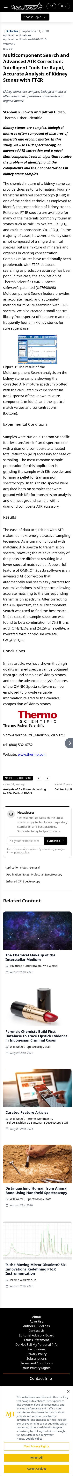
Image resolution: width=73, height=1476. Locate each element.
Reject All (36, 1457)
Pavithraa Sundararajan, (26, 966)
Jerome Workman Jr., (40, 1118)
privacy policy (21, 852)
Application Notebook (17, 35)
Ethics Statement (36, 1340)
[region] (36, 1431)
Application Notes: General (22, 867)
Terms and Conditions (36, 1363)
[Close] (68, 1391)
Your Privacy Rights (36, 1368)
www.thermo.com (32, 754)
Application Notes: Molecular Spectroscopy (34, 874)
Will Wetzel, (17, 1047)
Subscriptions (36, 1358)
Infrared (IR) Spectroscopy (23, 881)
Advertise (36, 1321)
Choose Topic (32, 17)
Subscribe (53, 841)
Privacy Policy (37, 1354)
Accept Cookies (36, 1468)
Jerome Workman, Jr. (23, 1280)
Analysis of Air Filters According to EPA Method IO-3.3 (24, 791)
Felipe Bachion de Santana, (24, 1122)
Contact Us (36, 1331)
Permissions (36, 1349)
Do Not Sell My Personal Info (36, 1344)
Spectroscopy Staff (39, 1047)
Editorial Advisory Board (36, 1335)
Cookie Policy (34, 1438)
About (36, 1317)
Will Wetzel (50, 966)
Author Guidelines (36, 1326)
